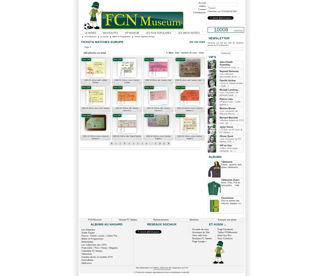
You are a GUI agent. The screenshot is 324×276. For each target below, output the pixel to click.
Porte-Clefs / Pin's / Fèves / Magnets (100, 248)
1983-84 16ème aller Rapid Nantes (127, 136)
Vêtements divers (230, 180)
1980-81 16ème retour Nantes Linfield (127, 81)
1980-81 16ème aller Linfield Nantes (95, 81)
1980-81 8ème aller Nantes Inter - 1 (189, 80)
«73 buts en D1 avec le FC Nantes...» (231, 131)
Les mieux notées (189, 33)
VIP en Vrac (226, 145)
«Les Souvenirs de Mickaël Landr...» (229, 93)
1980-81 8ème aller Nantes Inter (158, 80)
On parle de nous (200, 229)
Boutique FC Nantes (202, 238)
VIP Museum (132, 33)
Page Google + (199, 241)
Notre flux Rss (225, 235)
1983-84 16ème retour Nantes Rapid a (158, 137)
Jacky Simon (226, 127)
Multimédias (87, 242)
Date (177, 52)
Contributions (199, 12)
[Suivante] (111, 143)
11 (164, 144)
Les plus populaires (158, 33)
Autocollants (87, 260)
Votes (201, 52)
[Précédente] (168, 143)
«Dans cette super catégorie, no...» (229, 149)
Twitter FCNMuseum (227, 232)
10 (160, 144)
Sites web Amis (199, 235)
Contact (202, 9)
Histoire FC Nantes (128, 219)
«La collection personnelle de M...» (230, 75)
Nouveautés (110, 33)
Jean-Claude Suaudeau (226, 63)
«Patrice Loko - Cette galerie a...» (230, 103)
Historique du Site (201, 232)
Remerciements (161, 219)
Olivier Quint (226, 136)
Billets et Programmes (92, 239)
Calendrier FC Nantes (92, 251)
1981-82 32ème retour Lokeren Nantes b (95, 137)
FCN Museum (95, 219)
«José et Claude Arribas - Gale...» (231, 84)
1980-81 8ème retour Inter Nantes (96, 108)
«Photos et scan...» (229, 67)
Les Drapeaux (88, 229)
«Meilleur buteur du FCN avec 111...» (231, 121)
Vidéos (202, 6)
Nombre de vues (189, 52)
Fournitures (227, 198)
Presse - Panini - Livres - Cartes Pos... (100, 235)
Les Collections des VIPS (94, 245)
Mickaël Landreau (229, 90)
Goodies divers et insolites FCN (97, 257)
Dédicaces (87, 263)
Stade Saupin (88, 232)
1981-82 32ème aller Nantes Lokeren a (127, 109)
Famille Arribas (228, 80)
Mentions (194, 219)
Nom (171, 52)
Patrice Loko (226, 99)
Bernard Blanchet (229, 117)
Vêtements (226, 162)
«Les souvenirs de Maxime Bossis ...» (229, 112)
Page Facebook (225, 229)
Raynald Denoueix (229, 71)
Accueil (202, 3)
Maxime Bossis (228, 108)
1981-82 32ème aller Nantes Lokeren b (158, 109)
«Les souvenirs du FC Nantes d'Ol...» (230, 140)
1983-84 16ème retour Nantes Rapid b (189, 137)
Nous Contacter (225, 238)
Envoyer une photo (227, 219)
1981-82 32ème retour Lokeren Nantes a (189, 109)
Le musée (90, 33)
